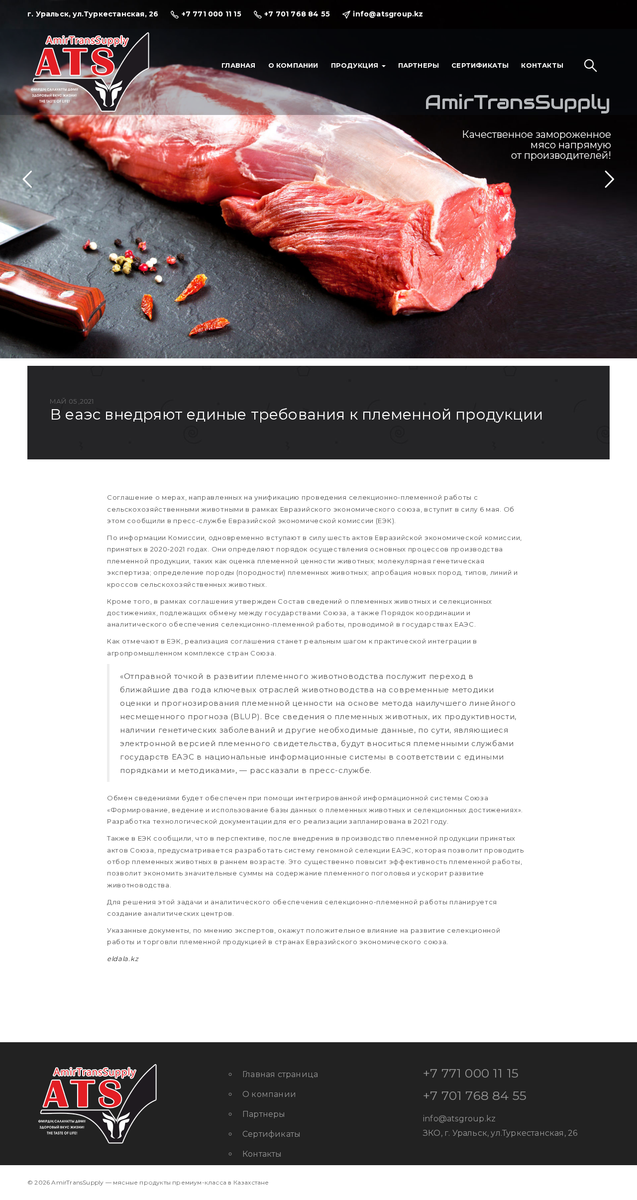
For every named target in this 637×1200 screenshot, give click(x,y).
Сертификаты (480, 65)
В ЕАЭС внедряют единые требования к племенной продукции (296, 414)
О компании (293, 65)
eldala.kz (122, 959)
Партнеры (418, 65)
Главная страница (280, 1074)
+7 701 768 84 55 (475, 1095)
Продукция (356, 65)
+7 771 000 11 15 (471, 1073)
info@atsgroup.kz (459, 1118)
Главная (238, 65)
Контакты (542, 65)
